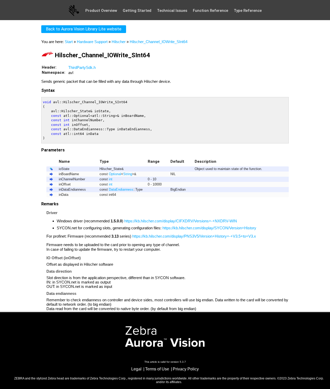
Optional (115, 174)
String (127, 174)
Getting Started (137, 10)
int (110, 179)
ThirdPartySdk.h (82, 67)
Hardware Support (92, 41)
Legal (136, 369)
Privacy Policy (186, 369)
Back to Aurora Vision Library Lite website (83, 29)
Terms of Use (157, 369)
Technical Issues (172, 10)
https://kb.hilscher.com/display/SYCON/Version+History (209, 228)
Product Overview (101, 10)
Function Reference (210, 10)
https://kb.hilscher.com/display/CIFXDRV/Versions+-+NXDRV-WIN (180, 221)
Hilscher (119, 41)
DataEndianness (121, 189)
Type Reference (248, 10)
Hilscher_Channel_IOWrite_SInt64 (158, 41)
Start (69, 41)
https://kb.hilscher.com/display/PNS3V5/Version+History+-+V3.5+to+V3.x (194, 236)
